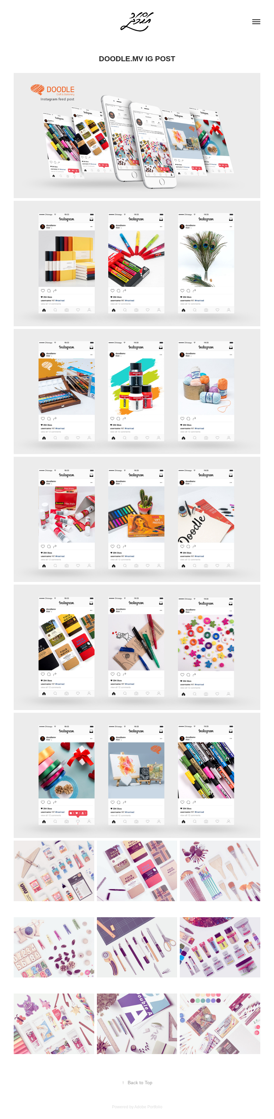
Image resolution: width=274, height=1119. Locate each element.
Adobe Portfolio (148, 1107)
